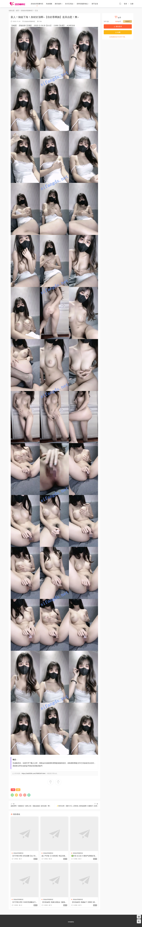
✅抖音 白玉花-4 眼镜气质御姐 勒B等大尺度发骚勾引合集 (83, 856)
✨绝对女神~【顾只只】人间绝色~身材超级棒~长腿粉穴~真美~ (77, 806)
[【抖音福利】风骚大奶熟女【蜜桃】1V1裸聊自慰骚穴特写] (54, 880)
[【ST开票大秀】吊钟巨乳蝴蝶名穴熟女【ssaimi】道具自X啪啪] (24, 880)
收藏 (118, 32)
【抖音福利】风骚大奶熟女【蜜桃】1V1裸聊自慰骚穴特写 (54, 902)
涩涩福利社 (17, 3)
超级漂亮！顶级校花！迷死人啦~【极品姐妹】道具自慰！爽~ (30, 806)
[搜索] (120, 3)
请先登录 (118, 26)
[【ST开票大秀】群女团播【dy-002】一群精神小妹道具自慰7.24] (24, 834)
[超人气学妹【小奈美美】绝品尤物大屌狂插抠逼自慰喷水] (54, 834)
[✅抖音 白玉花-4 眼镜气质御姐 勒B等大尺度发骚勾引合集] (84, 834)
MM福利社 (71, 922)
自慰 (18, 789)
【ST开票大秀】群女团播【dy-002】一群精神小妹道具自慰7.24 (23, 856)
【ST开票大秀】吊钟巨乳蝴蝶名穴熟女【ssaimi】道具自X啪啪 (24, 902)
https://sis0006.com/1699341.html (33, 773)
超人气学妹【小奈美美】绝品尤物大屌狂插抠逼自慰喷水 (54, 856)
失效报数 (49, 4)
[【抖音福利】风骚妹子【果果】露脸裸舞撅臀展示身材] (84, 880)
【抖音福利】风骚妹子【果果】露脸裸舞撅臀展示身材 (83, 902)
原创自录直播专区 (37, 4)
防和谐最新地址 (82, 4)
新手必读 (95, 4)
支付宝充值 (69, 4)
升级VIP (127, 21)
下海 (13, 789)
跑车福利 (58, 4)
